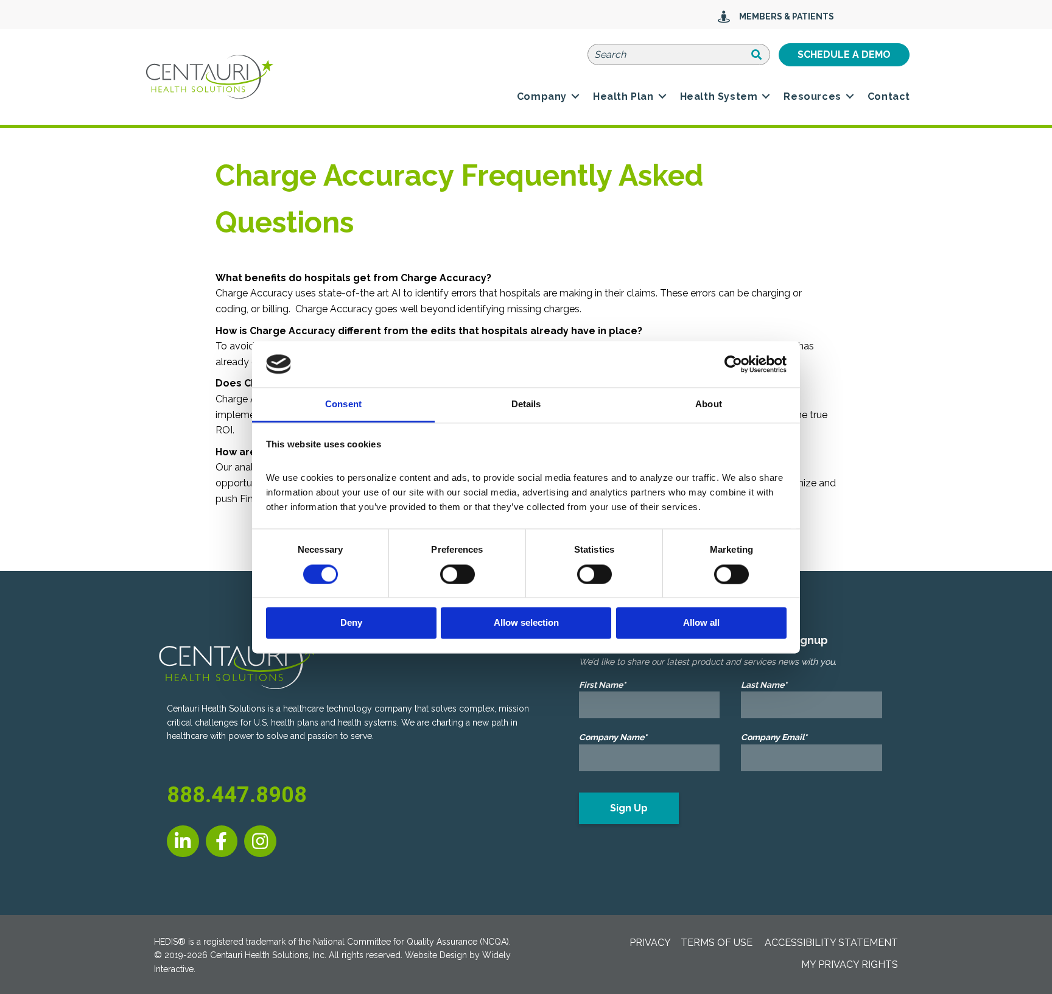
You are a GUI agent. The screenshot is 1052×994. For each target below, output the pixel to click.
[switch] (457, 574)
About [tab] (708, 404)
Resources (812, 96)
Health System (719, 96)
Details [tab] (526, 404)
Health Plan (623, 96)
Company (542, 96)
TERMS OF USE (716, 942)
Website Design (436, 955)
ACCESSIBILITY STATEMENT (831, 942)
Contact (889, 96)
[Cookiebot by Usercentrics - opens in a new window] (733, 364)
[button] (575, 96)
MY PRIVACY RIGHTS (849, 964)
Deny (351, 623)
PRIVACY (650, 942)
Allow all (701, 623)
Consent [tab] (343, 404)
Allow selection (526, 623)
